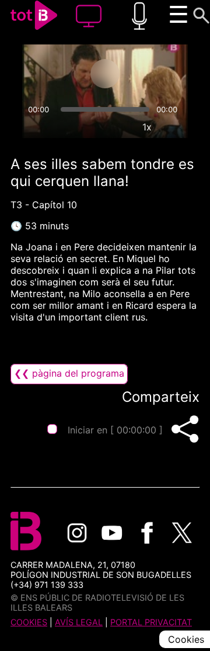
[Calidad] (120, 127)
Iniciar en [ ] (115, 430)
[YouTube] (112, 533)
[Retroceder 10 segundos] (59, 74)
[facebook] (147, 533)
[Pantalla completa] (174, 127)
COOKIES (28, 622)
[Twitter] (182, 533)
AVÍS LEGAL (79, 622)
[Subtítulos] (93, 127)
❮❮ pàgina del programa (69, 373)
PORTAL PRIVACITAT (151, 622)
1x (147, 127)
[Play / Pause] (105, 73)
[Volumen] (36, 127)
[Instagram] (77, 533)
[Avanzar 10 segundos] (151, 74)
